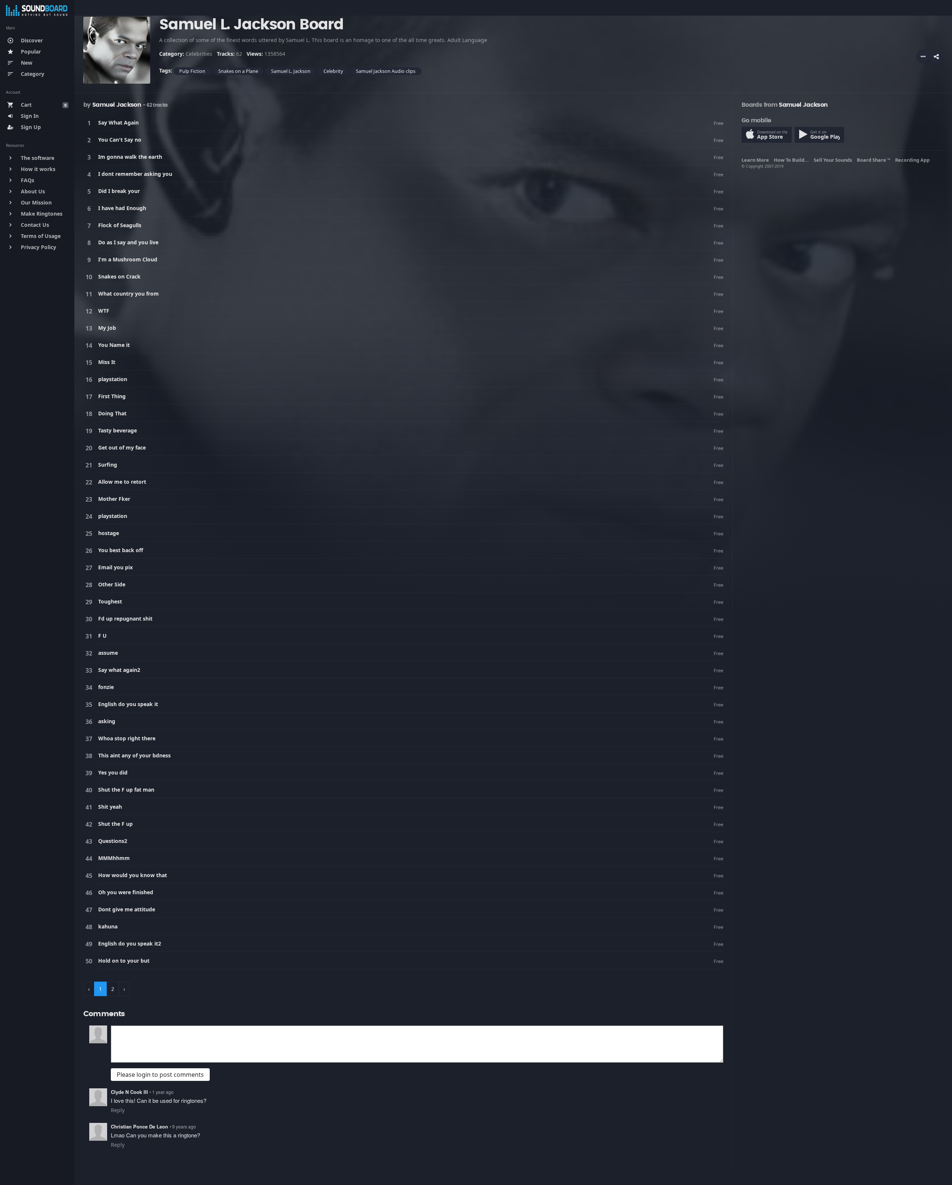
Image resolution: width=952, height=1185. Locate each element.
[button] (936, 56)
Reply (118, 1110)
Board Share (873, 160)
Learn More (756, 160)
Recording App (913, 160)
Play (90, 122)
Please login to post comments (160, 1074)
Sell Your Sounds (834, 160)
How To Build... (792, 160)
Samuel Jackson (116, 105)
